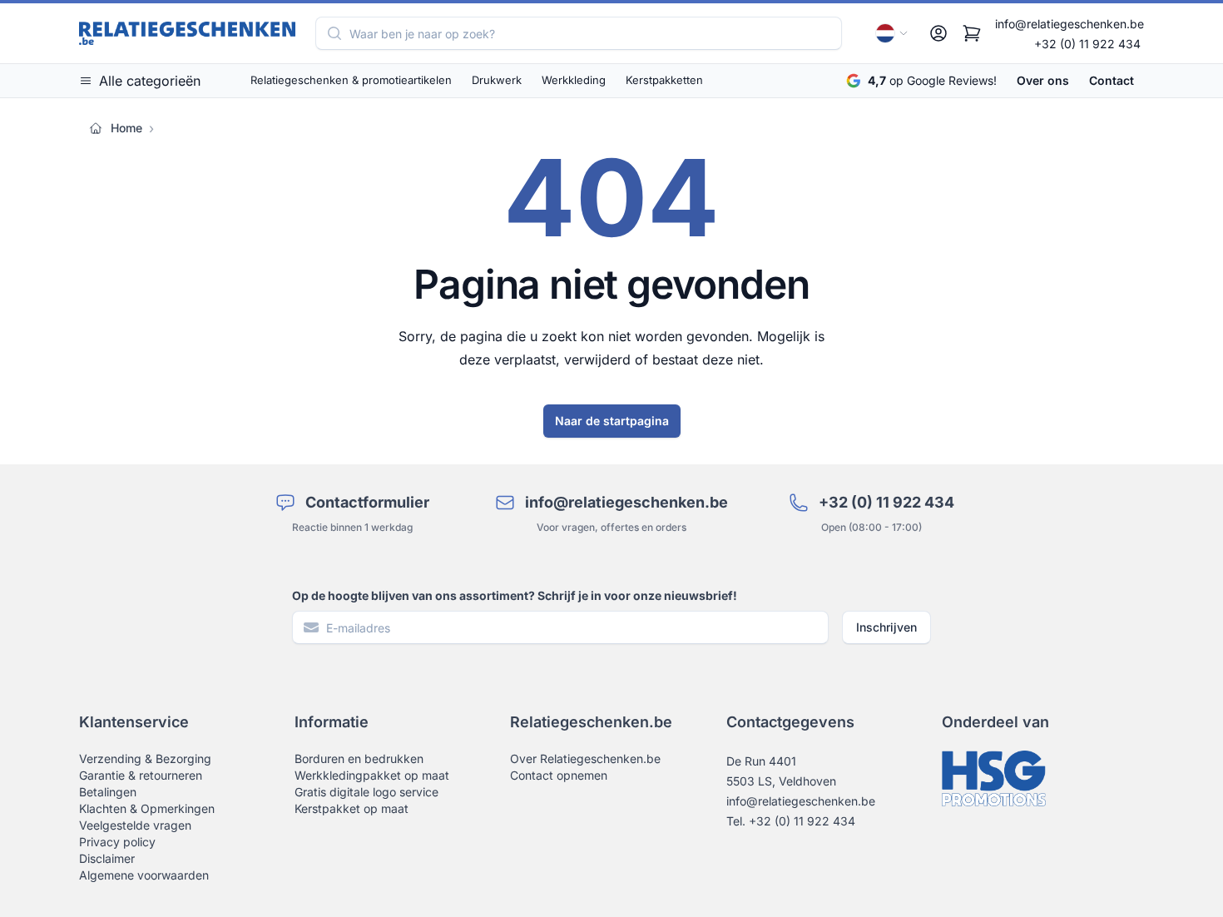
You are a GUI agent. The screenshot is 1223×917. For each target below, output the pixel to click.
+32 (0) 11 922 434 (1087, 44)
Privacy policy (117, 842)
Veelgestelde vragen (135, 825)
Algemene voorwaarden (144, 875)
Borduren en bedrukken (359, 758)
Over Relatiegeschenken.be (585, 758)
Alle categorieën (150, 80)
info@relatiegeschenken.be (1069, 24)
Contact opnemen (558, 775)
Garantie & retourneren (140, 775)
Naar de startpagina (612, 421)
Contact (1111, 80)
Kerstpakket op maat (351, 808)
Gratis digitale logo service (366, 792)
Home (126, 128)
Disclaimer (107, 858)
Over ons (1043, 80)
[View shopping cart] (972, 33)
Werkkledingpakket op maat (372, 775)
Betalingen (107, 792)
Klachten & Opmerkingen (147, 808)
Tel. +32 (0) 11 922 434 (790, 821)
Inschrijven (886, 627)
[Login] (938, 33)
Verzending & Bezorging (145, 758)
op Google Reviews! (932, 80)
